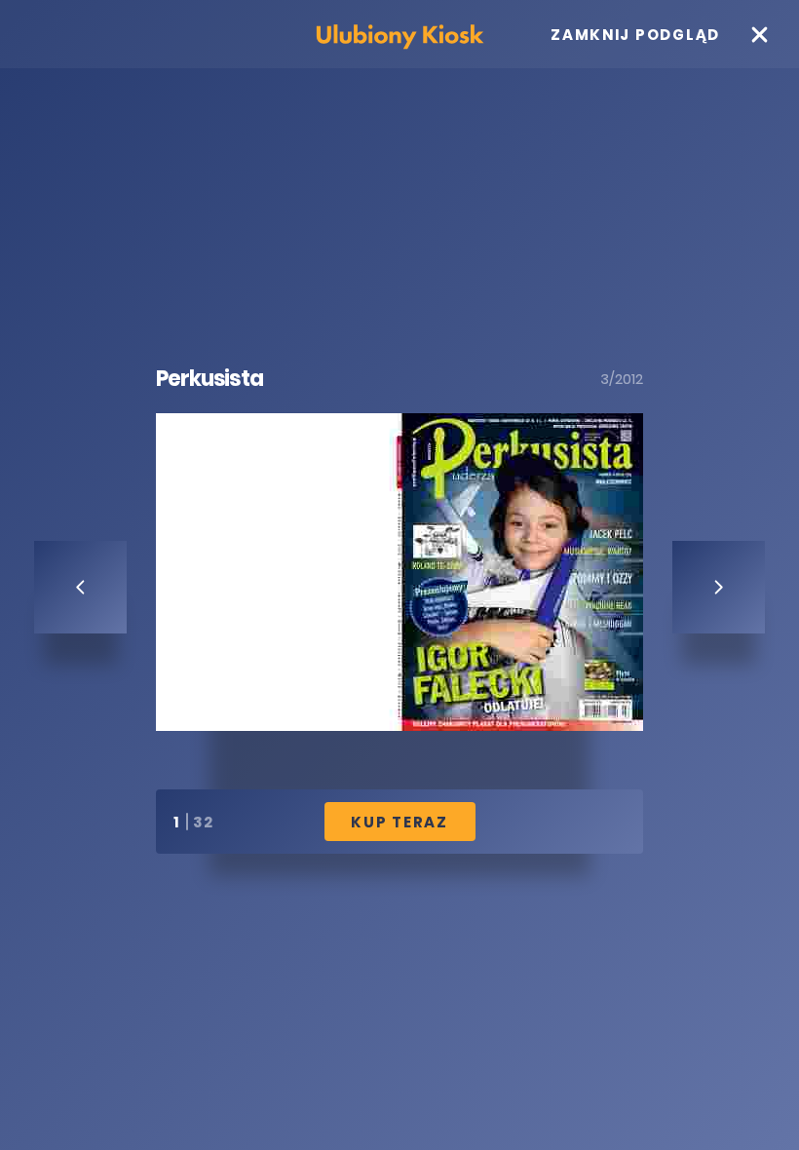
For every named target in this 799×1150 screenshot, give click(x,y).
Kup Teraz (399, 822)
